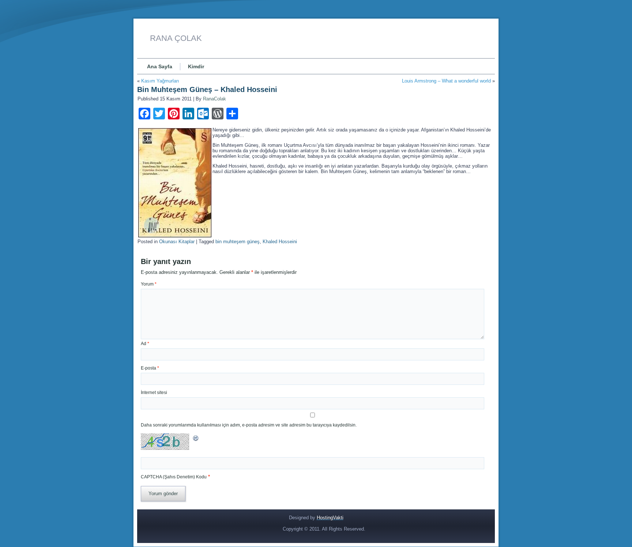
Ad (145, 343)
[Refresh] (196, 440)
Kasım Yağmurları (160, 81)
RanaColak (214, 99)
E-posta (150, 368)
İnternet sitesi (154, 392)
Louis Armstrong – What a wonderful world (446, 81)
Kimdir (196, 66)
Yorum (149, 284)
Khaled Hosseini (280, 241)
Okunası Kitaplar (177, 241)
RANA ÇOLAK (176, 38)
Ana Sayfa (159, 66)
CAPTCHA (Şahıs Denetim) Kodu (174, 476)
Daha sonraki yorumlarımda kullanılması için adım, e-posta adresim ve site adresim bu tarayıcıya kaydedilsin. (249, 425)
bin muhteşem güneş (237, 241)
